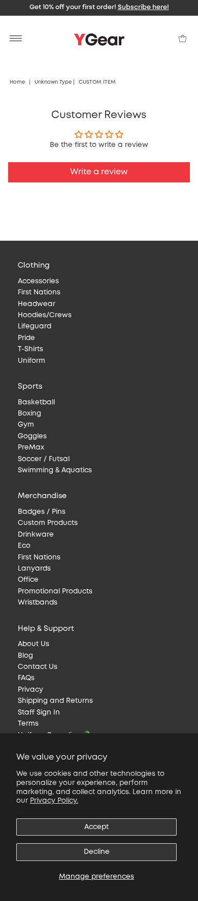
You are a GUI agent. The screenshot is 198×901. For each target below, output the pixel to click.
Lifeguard (34, 326)
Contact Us (37, 667)
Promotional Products (55, 591)
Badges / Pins (41, 512)
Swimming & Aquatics (55, 470)
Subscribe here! (143, 7)
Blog (25, 656)
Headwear (36, 304)
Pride (26, 338)
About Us (33, 644)
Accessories (38, 281)
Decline (97, 852)
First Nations (39, 292)
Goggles (32, 436)
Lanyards (34, 569)
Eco (24, 546)
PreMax (31, 447)
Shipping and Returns (55, 701)
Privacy (30, 690)
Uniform (31, 361)
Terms (28, 724)
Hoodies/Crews (45, 315)
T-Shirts (30, 349)
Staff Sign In (39, 712)
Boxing (29, 413)
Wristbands (37, 602)
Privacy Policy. (54, 801)
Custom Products (48, 523)
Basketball (36, 402)
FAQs (26, 678)
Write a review (99, 172)
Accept (96, 827)
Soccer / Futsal (44, 459)
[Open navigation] (16, 38)
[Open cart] (182, 38)
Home (17, 82)
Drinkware (36, 535)
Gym (26, 425)
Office (28, 580)
